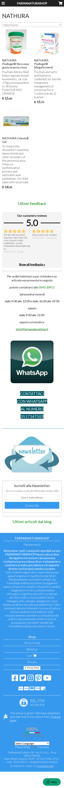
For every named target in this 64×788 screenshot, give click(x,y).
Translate (43, 747)
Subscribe (32, 505)
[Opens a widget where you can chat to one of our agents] (52, 782)
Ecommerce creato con (32, 765)
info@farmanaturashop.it (43, 761)
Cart (30, 655)
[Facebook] (15, 679)
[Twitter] (23, 679)
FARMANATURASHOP (32, 3)
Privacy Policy (33, 668)
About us (32, 649)
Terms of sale (32, 643)
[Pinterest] (38, 679)
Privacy (32, 662)
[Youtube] (47, 679)
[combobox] (32, 24)
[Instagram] (30, 679)
